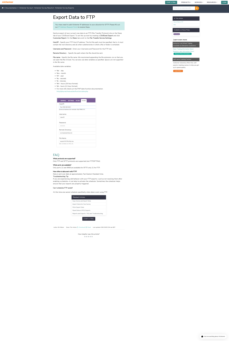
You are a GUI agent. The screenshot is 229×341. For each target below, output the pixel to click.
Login (224, 2)
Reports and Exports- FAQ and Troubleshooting (87, 214)
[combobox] (184, 8)
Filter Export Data (78, 207)
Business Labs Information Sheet (183, 51)
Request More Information (182, 54)
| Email (88, 227)
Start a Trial (171, 2)
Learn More (177, 71)
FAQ (175, 24)
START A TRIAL (89, 219)
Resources (211, 2)
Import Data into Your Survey (81, 204)
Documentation (11, 8)
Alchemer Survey (25, 8)
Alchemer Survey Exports (64, 8)
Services (198, 2)
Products (185, 2)
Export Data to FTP (178, 22)
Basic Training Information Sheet (183, 49)
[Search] (197, 8)
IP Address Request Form (67, 27)
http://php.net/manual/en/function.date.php (72, 91)
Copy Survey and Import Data (81, 201)
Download (82, 227)
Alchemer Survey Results (43, 8)
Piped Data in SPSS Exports (81, 210)
